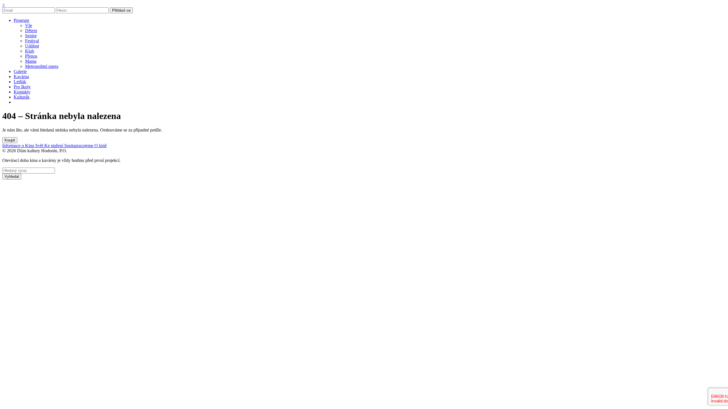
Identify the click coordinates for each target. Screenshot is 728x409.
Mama (30, 61)
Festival (32, 40)
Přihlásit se (121, 10)
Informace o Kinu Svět (23, 145)
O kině (100, 145)
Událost (32, 45)
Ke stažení (54, 145)
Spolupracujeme (79, 145)
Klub (29, 51)
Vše (28, 25)
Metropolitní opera (41, 66)
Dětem (31, 30)
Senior (31, 35)
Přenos (31, 56)
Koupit (10, 140)
